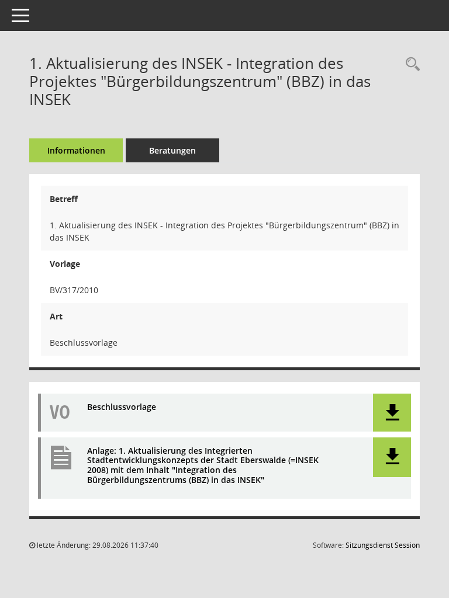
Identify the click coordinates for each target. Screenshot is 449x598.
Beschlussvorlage (121, 407)
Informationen (76, 150)
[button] (392, 413)
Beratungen (172, 150)
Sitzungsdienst (383, 545)
